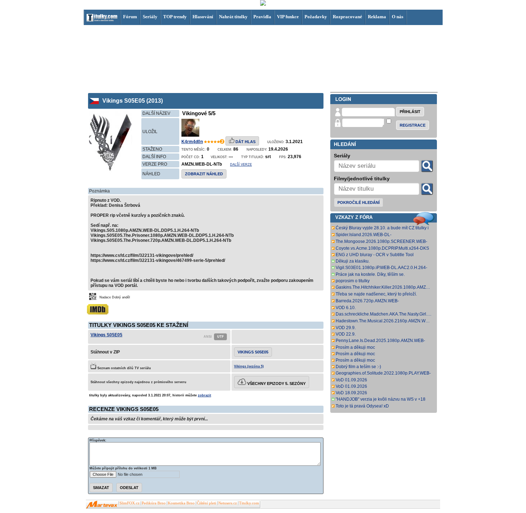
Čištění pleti (206, 503)
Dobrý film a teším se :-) (358, 366)
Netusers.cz (227, 503)
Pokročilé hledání (358, 202)
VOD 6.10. (346, 307)
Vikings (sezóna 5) (249, 366)
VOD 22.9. (346, 334)
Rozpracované (347, 16)
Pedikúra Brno (154, 503)
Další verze (241, 164)
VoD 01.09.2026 (351, 379)
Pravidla (262, 16)
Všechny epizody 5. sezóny (276, 383)
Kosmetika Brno (181, 503)
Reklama (377, 16)
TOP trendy (175, 16)
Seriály (150, 16)
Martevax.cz (102, 504)
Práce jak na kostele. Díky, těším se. (370, 274)
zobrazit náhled (204, 174)
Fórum (130, 16)
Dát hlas (244, 142)
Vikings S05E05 (106, 334)
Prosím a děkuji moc (355, 347)
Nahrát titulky (233, 16)
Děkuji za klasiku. (353, 261)
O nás (397, 16)
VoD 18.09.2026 (351, 392)
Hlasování (203, 16)
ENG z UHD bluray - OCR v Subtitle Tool (375, 254)
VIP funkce (288, 16)
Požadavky (316, 16)
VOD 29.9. (346, 327)
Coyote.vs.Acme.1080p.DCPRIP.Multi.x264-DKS (382, 248)
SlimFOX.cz (130, 503)
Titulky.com (249, 503)
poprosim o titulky (353, 280)
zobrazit (204, 395)
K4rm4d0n (192, 141)
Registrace (412, 125)
